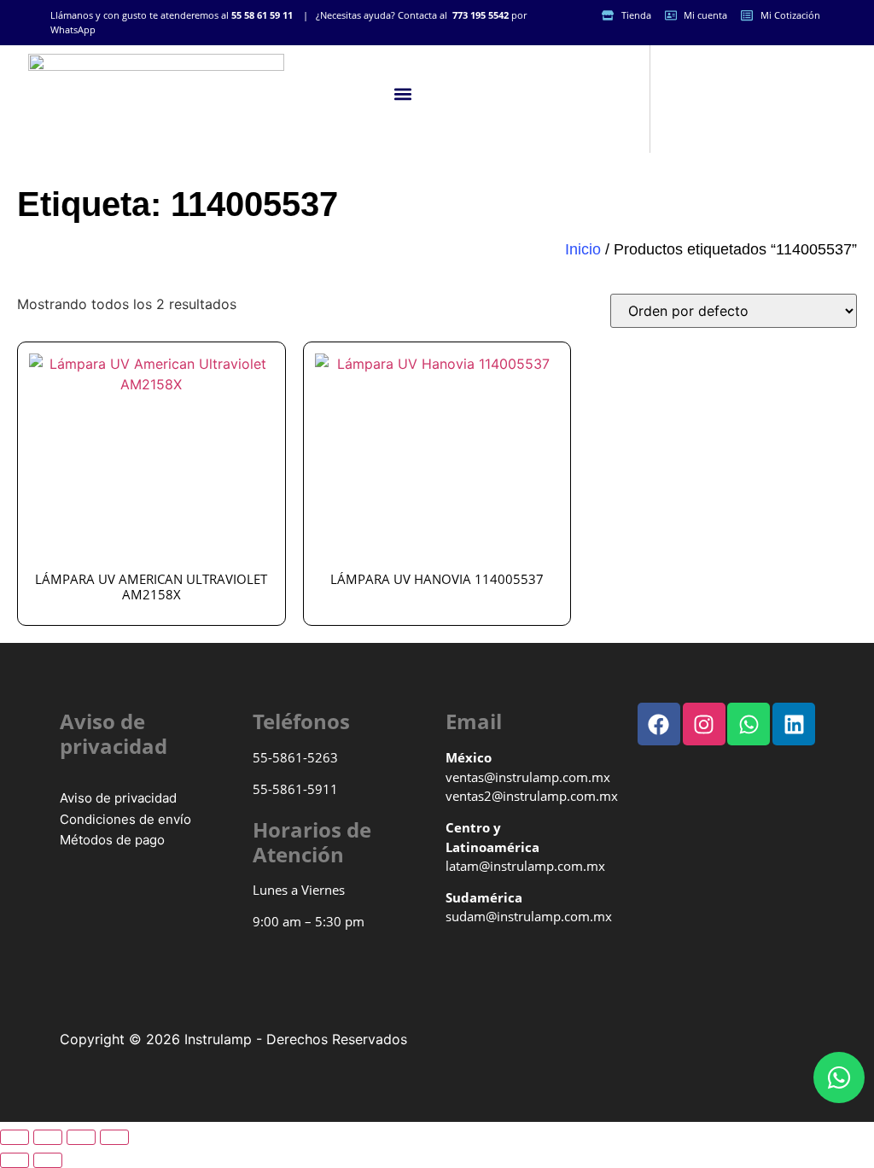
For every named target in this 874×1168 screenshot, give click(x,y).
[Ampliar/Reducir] (14, 1137)
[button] (403, 94)
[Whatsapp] (839, 1077)
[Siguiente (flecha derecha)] (47, 1160)
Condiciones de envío (125, 819)
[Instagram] (704, 724)
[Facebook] (659, 724)
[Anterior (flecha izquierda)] (14, 1160)
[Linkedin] (793, 724)
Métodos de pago (112, 840)
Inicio (583, 249)
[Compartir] (81, 1137)
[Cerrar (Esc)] (114, 1137)
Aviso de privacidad (118, 798)
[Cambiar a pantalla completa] (47, 1137)
